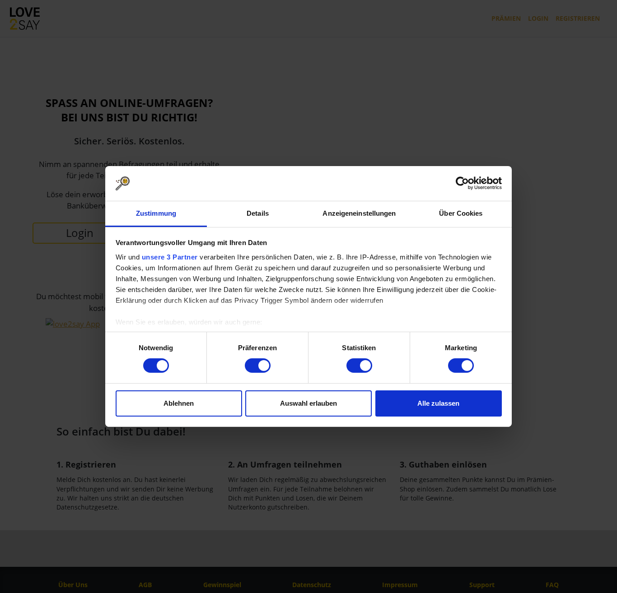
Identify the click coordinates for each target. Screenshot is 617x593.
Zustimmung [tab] (156, 213)
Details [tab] (258, 213)
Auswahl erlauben (308, 403)
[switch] (258, 365)
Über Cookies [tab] (460, 213)
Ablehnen (179, 403)
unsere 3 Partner (170, 257)
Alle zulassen (438, 403)
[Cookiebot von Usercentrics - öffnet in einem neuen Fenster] (462, 183)
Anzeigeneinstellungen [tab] (359, 213)
